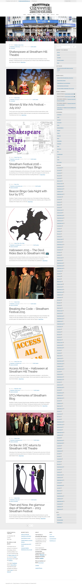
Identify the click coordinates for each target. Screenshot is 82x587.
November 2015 (60, 392)
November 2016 (60, 387)
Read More (23, 62)
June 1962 (59, 445)
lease (11, 570)
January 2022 (59, 286)
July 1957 (59, 453)
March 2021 (59, 308)
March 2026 (59, 180)
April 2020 (59, 337)
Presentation (59, 141)
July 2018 (59, 371)
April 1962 (59, 448)
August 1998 (59, 429)
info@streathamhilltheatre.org (24, 1)
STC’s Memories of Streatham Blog (27, 397)
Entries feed (59, 517)
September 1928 (60, 501)
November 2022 (60, 265)
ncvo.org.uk (41, 562)
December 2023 (60, 244)
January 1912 (59, 509)
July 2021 (59, 300)
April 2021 (59, 305)
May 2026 (59, 175)
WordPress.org (59, 522)
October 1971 (59, 435)
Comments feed (53, 538)
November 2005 (60, 421)
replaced (9, 571)
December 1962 (60, 440)
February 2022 (59, 284)
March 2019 (59, 355)
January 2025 (59, 212)
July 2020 (59, 329)
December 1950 (60, 466)
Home (24, 14)
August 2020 (59, 326)
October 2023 (59, 247)
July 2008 (59, 419)
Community (59, 122)
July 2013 (59, 411)
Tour (21, 157)
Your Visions (59, 162)
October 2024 (59, 220)
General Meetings (60, 127)
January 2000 (59, 427)
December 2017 (60, 376)
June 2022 (59, 276)
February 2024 (59, 239)
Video (23, 243)
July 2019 (59, 350)
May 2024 (59, 233)
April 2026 (59, 178)
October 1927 (59, 506)
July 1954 (59, 456)
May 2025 (59, 204)
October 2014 (59, 403)
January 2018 (59, 374)
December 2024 (60, 215)
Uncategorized (59, 154)
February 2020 (60, 342)
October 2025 (59, 191)
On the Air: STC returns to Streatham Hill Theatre (25, 447)
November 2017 (60, 379)
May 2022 (59, 278)
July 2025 (59, 199)
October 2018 (59, 366)
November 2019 (60, 347)
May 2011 (59, 416)
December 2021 (60, 289)
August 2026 (59, 167)
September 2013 (60, 408)
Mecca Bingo (13, 564)
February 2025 (59, 210)
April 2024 (59, 236)
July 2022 (59, 273)
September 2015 (60, 398)
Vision (58, 159)
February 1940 (59, 474)
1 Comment (12, 48)
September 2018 (60, 368)
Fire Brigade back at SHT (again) (62, 85)
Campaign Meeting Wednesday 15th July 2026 (65, 88)
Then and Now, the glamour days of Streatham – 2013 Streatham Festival (27, 508)
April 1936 (59, 482)
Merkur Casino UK (12, 555)
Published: (15, 46)
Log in (58, 514)
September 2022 (60, 268)
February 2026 (60, 183)
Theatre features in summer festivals (63, 83)
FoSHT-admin (33, 46)
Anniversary (59, 114)
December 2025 (60, 186)
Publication (59, 143)
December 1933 (60, 485)
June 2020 (59, 331)
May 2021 (59, 302)
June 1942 (59, 472)
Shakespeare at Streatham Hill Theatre (28, 53)
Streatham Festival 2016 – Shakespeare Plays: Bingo (25, 165)
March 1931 (59, 490)
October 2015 (59, 395)
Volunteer (59, 57)
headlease (14, 563)
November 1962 (60, 443)
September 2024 (60, 223)
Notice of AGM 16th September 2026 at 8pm (65, 77)
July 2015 (59, 400)
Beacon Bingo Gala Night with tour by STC (28, 192)
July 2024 (59, 228)
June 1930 (59, 493)
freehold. (11, 560)
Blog (44, 14)
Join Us (58, 52)
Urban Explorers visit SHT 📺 (70, 93)
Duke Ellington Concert (61, 80)
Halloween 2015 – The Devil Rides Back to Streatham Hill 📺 (29, 251)
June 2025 (59, 202)
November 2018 (60, 363)
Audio (58, 117)
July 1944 (59, 469)
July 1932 (59, 488)
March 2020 (59, 339)
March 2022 (59, 281)
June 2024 (59, 231)
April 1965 (59, 437)
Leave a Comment (14, 187)
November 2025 (60, 188)
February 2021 (59, 310)
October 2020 (59, 321)
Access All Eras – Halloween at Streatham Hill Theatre (28, 370)
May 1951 (58, 464)
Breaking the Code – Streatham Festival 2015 (29, 310)
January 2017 (59, 384)
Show (22, 44)
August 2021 (59, 297)
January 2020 (59, 345)
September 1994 (60, 432)
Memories (16, 388)
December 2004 (60, 424)
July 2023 (59, 252)
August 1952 (59, 458)
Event (58, 125)
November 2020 (60, 318)
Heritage (16, 44)
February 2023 (59, 257)
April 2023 (59, 255)
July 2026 (59, 170)
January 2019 (59, 358)
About (34, 14)
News (48, 14)
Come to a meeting (60, 60)
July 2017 (59, 382)
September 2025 (60, 194)
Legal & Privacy (38, 568)
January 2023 (59, 260)
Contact (53, 14)
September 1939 (60, 480)
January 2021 (59, 313)
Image (19, 44)
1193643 (41, 558)
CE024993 (42, 554)
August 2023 (59, 249)
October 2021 (59, 294)
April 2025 (59, 207)
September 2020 (60, 323)
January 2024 (59, 241)
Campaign (29, 14)
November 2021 (60, 292)
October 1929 (59, 498)
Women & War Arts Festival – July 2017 (27, 106)
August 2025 (59, 196)
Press (57, 14)
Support (39, 14)
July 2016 (59, 390)
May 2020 (59, 334)
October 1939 (59, 477)
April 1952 (59, 461)
